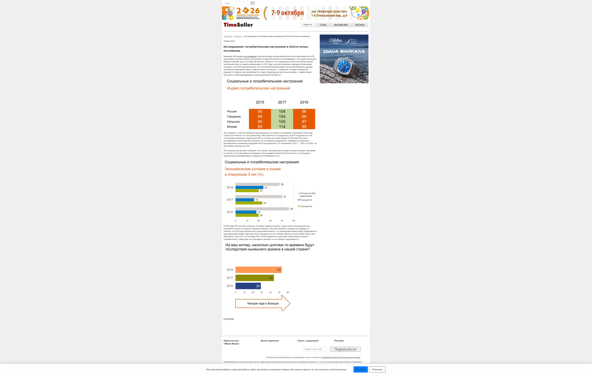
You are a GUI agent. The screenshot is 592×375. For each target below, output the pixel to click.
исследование (250, 56)
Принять (360, 369)
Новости (307, 25)
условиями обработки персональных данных (340, 357)
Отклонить (377, 369)
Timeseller (228, 36)
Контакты (360, 25)
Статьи (323, 25)
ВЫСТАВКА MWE (341, 25)
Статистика (229, 319)
